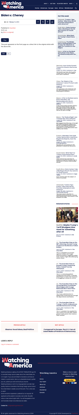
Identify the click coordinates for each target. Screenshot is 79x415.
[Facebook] (38, 22)
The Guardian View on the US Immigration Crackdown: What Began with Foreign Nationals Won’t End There (66, 286)
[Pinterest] (47, 22)
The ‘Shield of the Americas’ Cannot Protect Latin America (67, 82)
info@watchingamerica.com (15, 405)
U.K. (9, 53)
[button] (76, 8)
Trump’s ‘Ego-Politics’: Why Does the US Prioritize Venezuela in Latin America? (67, 22)
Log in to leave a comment (10, 344)
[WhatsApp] (52, 22)
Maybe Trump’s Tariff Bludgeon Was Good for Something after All (67, 228)
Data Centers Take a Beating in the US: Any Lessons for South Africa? (67, 30)
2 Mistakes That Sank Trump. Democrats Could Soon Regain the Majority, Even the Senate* (66, 138)
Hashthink (75, 413)
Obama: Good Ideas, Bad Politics (19, 329)
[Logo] (12, 5)
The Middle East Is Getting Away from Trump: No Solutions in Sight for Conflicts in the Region (67, 45)
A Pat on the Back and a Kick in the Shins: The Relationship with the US (67, 53)
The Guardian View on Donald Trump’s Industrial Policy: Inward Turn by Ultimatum (65, 266)
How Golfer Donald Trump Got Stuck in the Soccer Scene (66, 67)
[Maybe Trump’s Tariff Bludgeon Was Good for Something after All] (67, 214)
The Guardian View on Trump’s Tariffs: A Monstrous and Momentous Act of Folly (66, 304)
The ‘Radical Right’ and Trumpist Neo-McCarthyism (66, 118)
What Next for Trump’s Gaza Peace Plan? (66, 37)
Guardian (13, 28)
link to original (8, 32)
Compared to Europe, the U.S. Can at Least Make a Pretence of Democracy (59, 330)
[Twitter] (77, 3)
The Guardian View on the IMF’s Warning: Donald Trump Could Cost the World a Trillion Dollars (67, 245)
